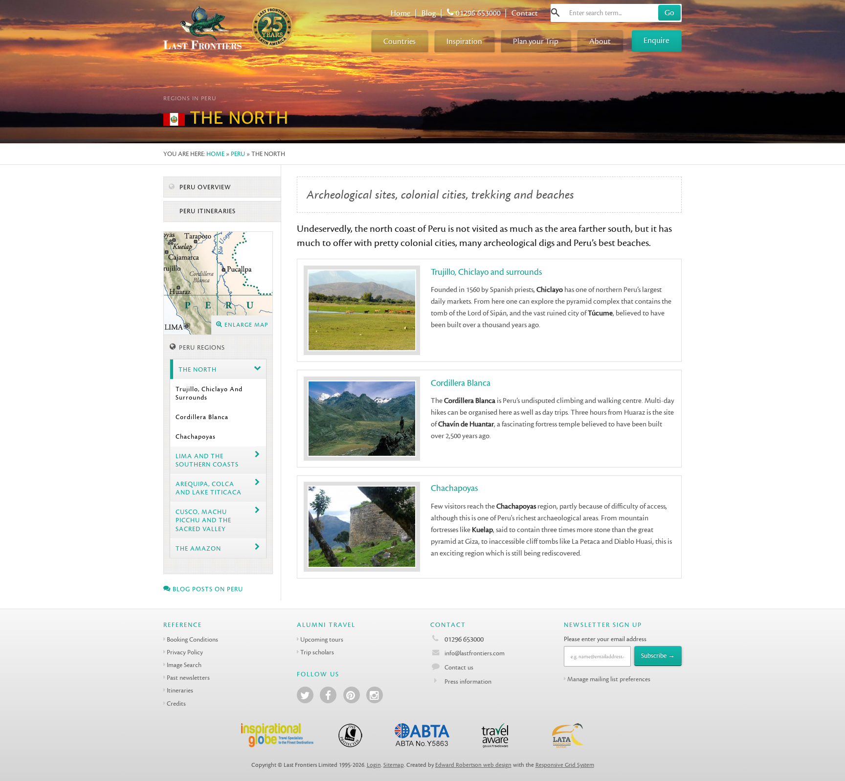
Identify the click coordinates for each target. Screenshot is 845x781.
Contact (524, 13)
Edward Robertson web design (473, 765)
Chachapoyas (196, 436)
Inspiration (464, 41)
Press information (468, 681)
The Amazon (198, 548)
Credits (176, 703)
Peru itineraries (207, 211)
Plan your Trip (535, 41)
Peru (238, 154)
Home (400, 13)
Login (374, 765)
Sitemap (393, 765)
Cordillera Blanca (202, 417)
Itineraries (180, 690)
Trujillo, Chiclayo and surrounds (209, 393)
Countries (399, 41)
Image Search (184, 665)
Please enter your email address (605, 639)
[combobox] (616, 13)
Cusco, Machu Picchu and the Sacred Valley (203, 520)
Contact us (459, 667)
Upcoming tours (321, 639)
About (600, 41)
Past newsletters (188, 677)
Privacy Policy (185, 652)
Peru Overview (204, 187)
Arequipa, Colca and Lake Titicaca (209, 488)
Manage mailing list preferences (608, 679)
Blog (429, 13)
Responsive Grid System (564, 765)
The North (197, 369)
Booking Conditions (192, 639)
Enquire (656, 40)
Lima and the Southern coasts (207, 460)
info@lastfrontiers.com (474, 653)
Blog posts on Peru (207, 589)
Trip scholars (317, 652)
